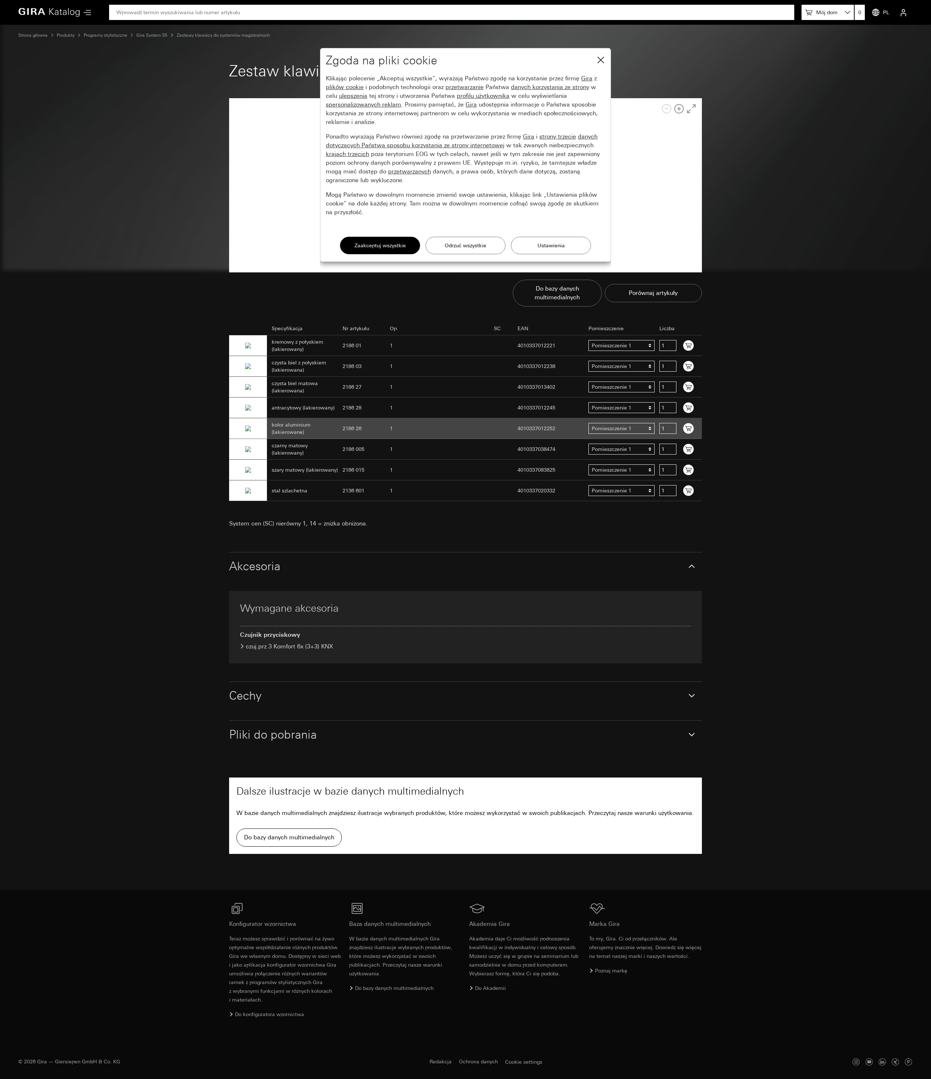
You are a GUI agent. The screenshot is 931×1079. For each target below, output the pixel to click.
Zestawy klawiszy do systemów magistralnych (223, 35)
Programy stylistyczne (105, 35)
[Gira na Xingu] (895, 1061)
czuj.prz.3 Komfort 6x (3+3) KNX (289, 646)
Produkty (66, 35)
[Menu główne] (85, 12)
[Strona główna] (49, 12)
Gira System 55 (151, 35)
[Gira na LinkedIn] (882, 1061)
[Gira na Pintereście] (908, 1061)
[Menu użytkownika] (903, 12)
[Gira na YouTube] (869, 1061)
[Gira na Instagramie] (856, 1061)
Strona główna (33, 35)
